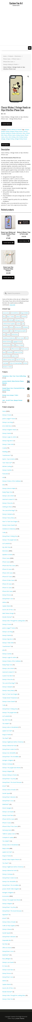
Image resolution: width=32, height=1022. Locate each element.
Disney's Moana (6, 929)
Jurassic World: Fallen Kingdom (10, 889)
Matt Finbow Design (8, 613)
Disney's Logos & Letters (9, 437)
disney (11, 327)
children (5, 320)
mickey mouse (20, 135)
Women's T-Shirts (7, 366)
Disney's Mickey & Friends (14, 129)
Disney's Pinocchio (7, 503)
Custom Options (6, 124)
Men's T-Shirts (19, 345)
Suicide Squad (6, 793)
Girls (4, 334)
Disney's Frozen (6, 415)
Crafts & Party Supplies (9, 323)
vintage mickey (10, 139)
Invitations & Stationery (9, 338)
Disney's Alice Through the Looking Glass (13, 620)
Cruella (4, 448)
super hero (15, 356)
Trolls (3, 532)
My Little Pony (6, 547)
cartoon (18, 316)
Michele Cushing (6, 466)
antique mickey (5, 131)
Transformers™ (6, 455)
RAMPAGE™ (5, 804)
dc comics (5, 327)
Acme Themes (20, 1018)
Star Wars (5, 944)
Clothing (11, 320)
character (24, 316)
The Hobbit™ (5, 723)
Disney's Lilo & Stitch (8, 496)
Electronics (19, 133)
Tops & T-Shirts (20, 359)
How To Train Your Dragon (9, 521)
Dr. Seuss (5, 966)
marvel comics (6, 345)
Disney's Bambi (6, 433)
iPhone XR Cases (7, 584)
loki (3, 485)
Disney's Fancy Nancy (8, 518)
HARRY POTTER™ (7, 731)
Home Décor (15, 334)
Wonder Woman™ (7, 617)
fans (24, 133)
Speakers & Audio (7, 554)
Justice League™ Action (8, 418)
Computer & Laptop (7, 837)
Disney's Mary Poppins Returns (11, 859)
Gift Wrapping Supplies (20, 331)
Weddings (5, 451)
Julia (3, 650)
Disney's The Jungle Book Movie (11, 767)
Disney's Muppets (7, 771)
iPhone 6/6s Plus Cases (8, 565)
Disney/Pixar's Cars (7, 598)
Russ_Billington (6, 958)
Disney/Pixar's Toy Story (9, 778)
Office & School (15, 349)
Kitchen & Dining (7, 341)
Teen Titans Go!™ (7, 462)
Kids (27, 338)
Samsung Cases (6, 830)
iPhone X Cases (6, 823)
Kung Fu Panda (6, 734)
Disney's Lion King (7, 422)
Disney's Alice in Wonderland (10, 727)
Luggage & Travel (17, 341)
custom (25, 131)
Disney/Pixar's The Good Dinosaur (11, 782)
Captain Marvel (6, 606)
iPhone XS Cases (7, 569)
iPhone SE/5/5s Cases (8, 819)
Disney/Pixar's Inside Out (9, 749)
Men (13, 345)
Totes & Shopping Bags (16, 363)
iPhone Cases (11, 135)
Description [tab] (5, 144)
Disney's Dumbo (7, 470)
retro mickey (12, 137)
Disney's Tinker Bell (7, 444)
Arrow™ (4, 786)
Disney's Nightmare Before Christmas (12, 742)
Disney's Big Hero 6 (7, 440)
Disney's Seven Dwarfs (8, 525)
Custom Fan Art (16, 3)
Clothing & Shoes (19, 320)
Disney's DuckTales (7, 815)
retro (6, 137)
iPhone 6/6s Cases (7, 591)
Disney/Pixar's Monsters (9, 797)
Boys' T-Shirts (10, 316)
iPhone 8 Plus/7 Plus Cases (9, 826)
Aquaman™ (5, 914)
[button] (29, 48)
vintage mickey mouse (21, 139)
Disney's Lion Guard (7, 812)
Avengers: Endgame (7, 760)
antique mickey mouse (16, 131)
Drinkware (25, 327)
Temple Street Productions (9, 698)
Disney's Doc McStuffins (9, 753)
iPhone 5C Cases (7, 587)
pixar (4, 352)
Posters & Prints (18, 352)
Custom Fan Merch (7, 676)
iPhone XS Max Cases (8, 580)
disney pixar (18, 327)
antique (27, 129)
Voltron (4, 602)
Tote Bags (5, 363)
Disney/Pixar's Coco (7, 800)
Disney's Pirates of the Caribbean (11, 481)
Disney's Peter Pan (7, 999)
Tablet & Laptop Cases (9, 359)
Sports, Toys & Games (8, 459)
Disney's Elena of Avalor (9, 789)
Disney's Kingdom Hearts (9, 429)
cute (23, 323)
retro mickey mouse (21, 137)
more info (12, 305)
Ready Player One (7, 492)
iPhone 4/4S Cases (7, 573)
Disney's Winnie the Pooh (9, 745)
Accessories (6, 313)
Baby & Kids (5, 848)
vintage (3, 139)
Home (8, 334)
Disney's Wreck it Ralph (8, 488)
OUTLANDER (6, 543)
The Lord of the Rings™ (8, 510)
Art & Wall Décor (15, 313)
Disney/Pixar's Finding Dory (9, 536)
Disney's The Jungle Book (9, 540)
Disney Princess (6, 595)
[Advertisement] (16, 29)
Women (25, 363)
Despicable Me (6, 940)
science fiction (6, 356)
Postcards (9, 352)
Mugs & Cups (6, 349)
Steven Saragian (6, 808)
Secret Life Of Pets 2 (8, 609)
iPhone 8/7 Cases (7, 576)
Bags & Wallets (25, 313)
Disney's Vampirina (7, 514)
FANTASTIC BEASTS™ (8, 499)
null (3, 477)
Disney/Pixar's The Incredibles (10, 756)
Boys (4, 316)
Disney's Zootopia (7, 764)
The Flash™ (5, 738)
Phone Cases (24, 349)
